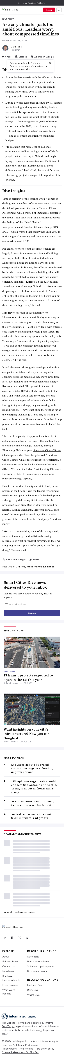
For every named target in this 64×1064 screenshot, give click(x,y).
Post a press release (24, 912)
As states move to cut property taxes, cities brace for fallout (32, 803)
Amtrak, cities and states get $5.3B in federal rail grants (31, 816)
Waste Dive (33, 994)
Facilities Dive (34, 984)
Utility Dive (33, 989)
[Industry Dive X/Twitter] (19, 938)
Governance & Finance (41, 566)
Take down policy (44, 1048)
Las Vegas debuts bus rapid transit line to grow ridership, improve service (32, 768)
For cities (7, 248)
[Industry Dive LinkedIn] (5, 938)
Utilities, (21, 566)
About (5, 956)
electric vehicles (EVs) (15, 391)
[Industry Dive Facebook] (12, 938)
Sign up (49, 10)
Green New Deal (22, 505)
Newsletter (8, 971)
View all (8, 912)
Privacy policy (9, 1048)
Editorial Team (10, 961)
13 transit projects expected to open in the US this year (28, 677)
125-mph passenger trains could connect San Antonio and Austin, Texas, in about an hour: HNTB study (34, 787)
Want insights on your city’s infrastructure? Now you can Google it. (27, 733)
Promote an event (37, 971)
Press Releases (10, 984)
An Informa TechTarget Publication (32, 3)
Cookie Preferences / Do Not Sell (20, 1052)
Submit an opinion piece (40, 966)
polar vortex (48, 331)
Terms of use (26, 1048)
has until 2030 (49, 231)
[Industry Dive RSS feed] (26, 938)
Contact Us (8, 966)
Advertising (33, 956)
